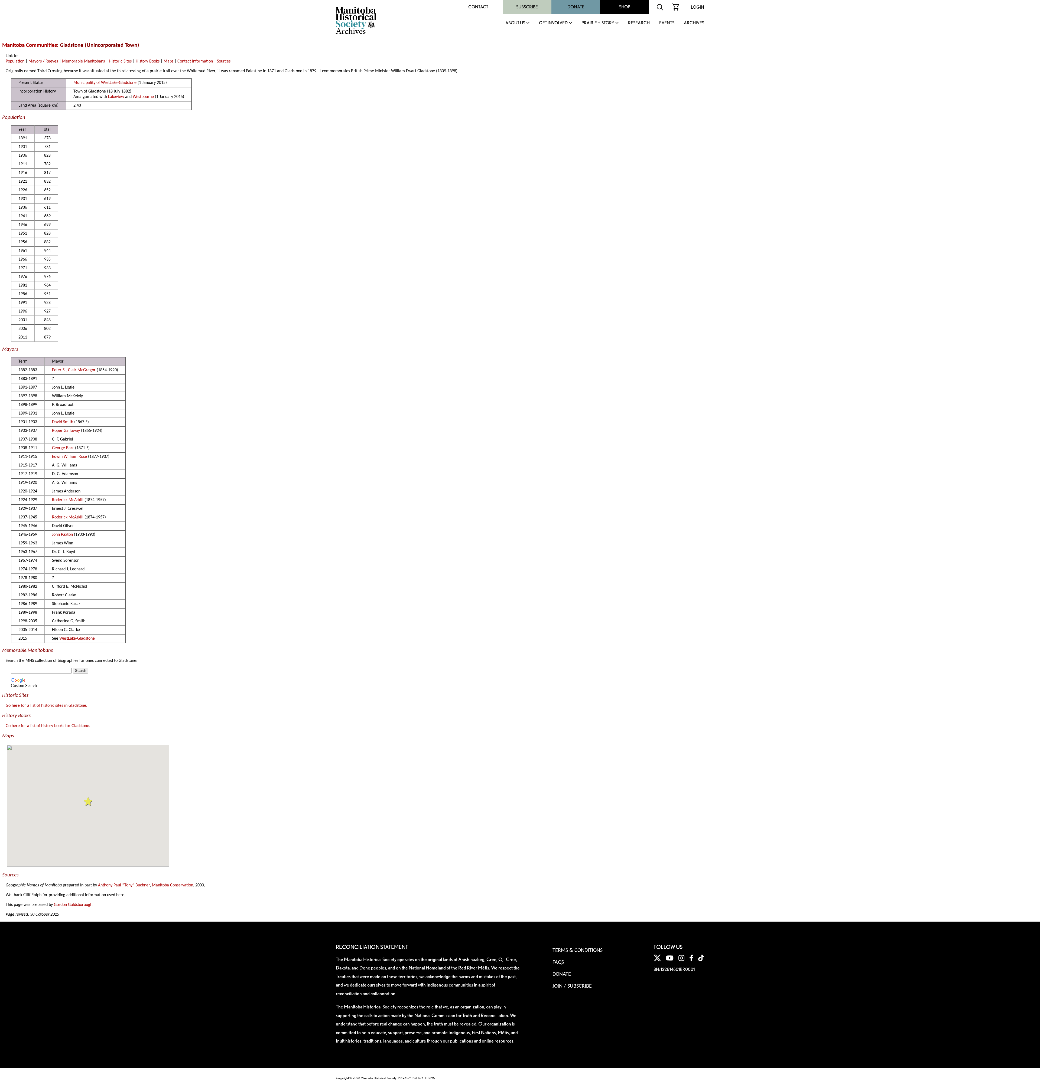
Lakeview (116, 97)
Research (639, 23)
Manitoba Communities (29, 45)
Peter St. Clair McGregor (74, 370)
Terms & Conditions (577, 950)
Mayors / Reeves (43, 61)
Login (697, 7)
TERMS (430, 1078)
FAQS (558, 962)
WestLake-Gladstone (77, 638)
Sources (223, 61)
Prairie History (597, 23)
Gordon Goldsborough (73, 905)
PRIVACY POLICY (410, 1078)
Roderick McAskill (67, 500)
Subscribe (527, 6)
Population (15, 61)
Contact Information (195, 61)
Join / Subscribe (572, 986)
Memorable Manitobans (83, 61)
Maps (168, 61)
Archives (694, 23)
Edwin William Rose (69, 457)
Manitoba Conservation (172, 885)
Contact (478, 6)
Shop (624, 6)
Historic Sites (120, 61)
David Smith (62, 422)
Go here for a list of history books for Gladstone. (48, 726)
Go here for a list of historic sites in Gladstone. (46, 706)
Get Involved (553, 23)
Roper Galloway (66, 431)
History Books (148, 61)
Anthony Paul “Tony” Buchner (124, 885)
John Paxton (62, 535)
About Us (515, 23)
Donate (575, 6)
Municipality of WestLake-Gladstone (104, 83)
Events (666, 23)
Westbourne (143, 97)
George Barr (63, 448)
